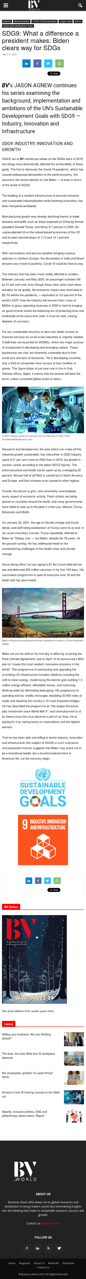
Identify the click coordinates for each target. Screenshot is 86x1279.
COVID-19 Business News (44, 21)
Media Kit (53, 1263)
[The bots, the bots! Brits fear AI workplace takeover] (74, 1059)
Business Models (21, 21)
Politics (78, 21)
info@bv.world (51, 1223)
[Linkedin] (38, 1248)
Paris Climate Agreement (18, 659)
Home (11, 1263)
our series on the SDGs (49, 159)
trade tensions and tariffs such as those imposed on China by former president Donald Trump (43, 221)
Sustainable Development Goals (18, 25)
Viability (7, 21)
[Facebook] (27, 1248)
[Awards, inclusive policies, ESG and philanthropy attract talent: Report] (74, 1117)
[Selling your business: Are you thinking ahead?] (74, 1039)
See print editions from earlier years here (28, 1011)
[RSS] (48, 1248)
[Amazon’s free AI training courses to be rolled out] (74, 1097)
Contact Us (43, 1267)
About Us (39, 1263)
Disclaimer (68, 1263)
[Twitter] (59, 1248)
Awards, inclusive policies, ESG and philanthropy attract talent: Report (24, 1114)
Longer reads (65, 21)
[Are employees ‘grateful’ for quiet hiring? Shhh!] (74, 1078)
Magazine (24, 1263)
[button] (80, 5)
